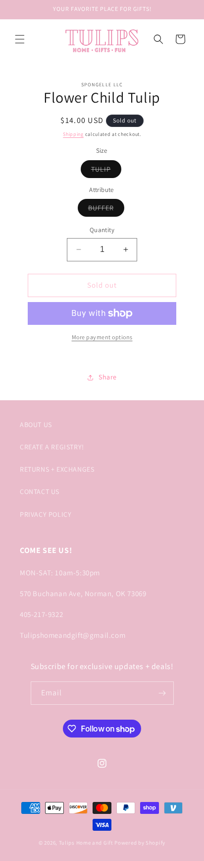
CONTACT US (39, 491)
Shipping (73, 134)
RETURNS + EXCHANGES (57, 469)
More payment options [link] (102, 337)
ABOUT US (36, 424)
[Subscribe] (162, 693)
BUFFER (106, 210)
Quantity (102, 230)
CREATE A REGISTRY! (52, 446)
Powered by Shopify (139, 842)
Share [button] (108, 376)
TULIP (106, 171)
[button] (20, 39)
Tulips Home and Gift (86, 842)
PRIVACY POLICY (45, 514)
